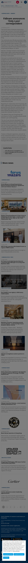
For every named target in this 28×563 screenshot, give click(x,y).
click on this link (16, 551)
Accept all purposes (8, 554)
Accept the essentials (19, 554)
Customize (6, 557)
